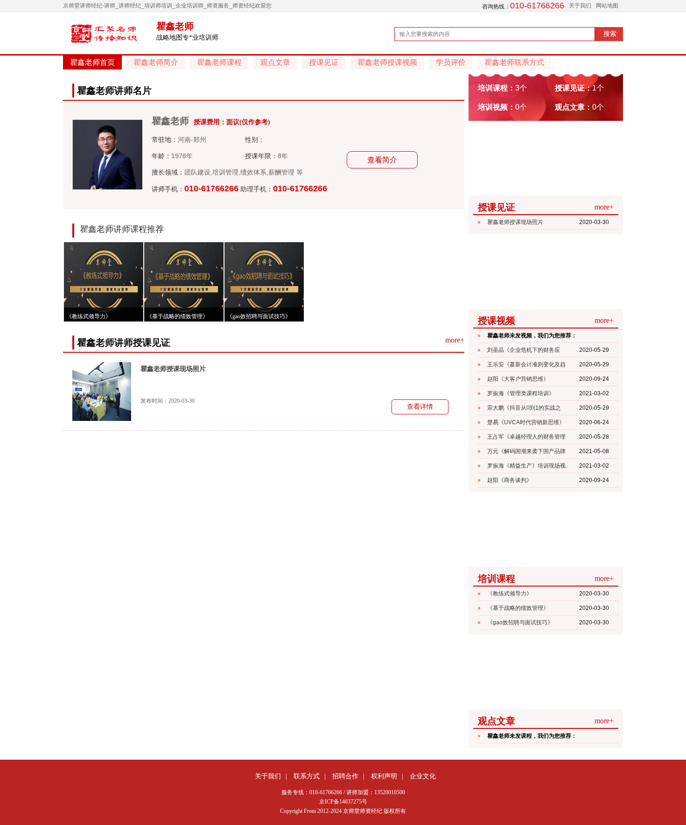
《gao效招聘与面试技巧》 (520, 622)
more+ (454, 340)
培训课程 (496, 578)
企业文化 (423, 776)
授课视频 (496, 320)
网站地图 (607, 5)
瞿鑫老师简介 (155, 62)
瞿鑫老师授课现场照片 (173, 368)
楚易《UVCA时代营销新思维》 (526, 422)
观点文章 (275, 62)
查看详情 (420, 406)
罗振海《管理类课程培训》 (520, 393)
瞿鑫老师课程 (219, 62)
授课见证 (324, 62)
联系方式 (307, 776)
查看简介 (382, 160)
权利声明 (384, 776)
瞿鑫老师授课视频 (387, 62)
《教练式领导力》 (509, 593)
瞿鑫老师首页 (92, 62)
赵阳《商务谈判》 (509, 480)
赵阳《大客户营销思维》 (518, 379)
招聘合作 (345, 776)
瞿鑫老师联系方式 (514, 62)
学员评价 (451, 62)
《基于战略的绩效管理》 (518, 608)
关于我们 (580, 5)
